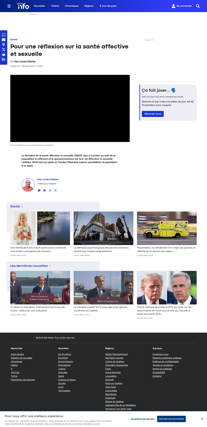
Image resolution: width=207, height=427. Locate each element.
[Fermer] (202, 418)
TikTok (14, 376)
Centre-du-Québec (114, 361)
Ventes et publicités (162, 368)
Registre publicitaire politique (167, 358)
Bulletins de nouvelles (21, 358)
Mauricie (109, 379)
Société (62, 383)
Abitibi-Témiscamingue (116, 354)
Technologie (64, 390)
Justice (61, 368)
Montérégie (111, 394)
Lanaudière (110, 376)
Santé (13, 40)
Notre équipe (17, 354)
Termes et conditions (163, 365)
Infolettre (157, 376)
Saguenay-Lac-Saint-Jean (118, 408)
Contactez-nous (161, 354)
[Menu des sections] (9, 6)
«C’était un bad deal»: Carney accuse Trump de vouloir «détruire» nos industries (37, 309)
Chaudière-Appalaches (116, 365)
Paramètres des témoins (23, 380)
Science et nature (67, 379)
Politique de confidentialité (166, 361)
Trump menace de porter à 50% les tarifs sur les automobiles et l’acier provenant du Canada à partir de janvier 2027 (164, 310)
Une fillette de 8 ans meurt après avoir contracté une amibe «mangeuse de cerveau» (38, 249)
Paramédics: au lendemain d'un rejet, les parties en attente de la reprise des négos (166, 249)
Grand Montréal (113, 372)
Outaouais (110, 398)
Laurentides (111, 390)
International (64, 365)
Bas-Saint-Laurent (114, 358)
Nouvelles (39, 6)
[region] (103, 419)
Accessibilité (159, 372)
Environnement (65, 361)
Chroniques (71, 6)
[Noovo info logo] (23, 6)
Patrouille (62, 372)
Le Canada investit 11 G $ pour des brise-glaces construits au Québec (100, 309)
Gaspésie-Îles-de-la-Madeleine (120, 405)
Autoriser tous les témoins (171, 419)
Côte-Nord (110, 387)
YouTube (15, 372)
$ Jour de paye (108, 6)
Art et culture (64, 354)
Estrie (108, 368)
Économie (63, 358)
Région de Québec (114, 401)
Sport (61, 387)
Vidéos (55, 6)
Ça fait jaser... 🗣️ (159, 90)
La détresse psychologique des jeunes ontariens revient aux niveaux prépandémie (101, 249)
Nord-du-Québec (114, 383)
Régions (89, 6)
